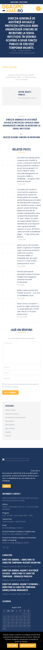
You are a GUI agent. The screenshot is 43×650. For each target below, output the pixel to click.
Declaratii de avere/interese (15, 417)
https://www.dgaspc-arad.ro (27, 98)
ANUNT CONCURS (9, 67)
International (10, 425)
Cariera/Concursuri (22, 75)
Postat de (13, 77)
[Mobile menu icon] (38, 8)
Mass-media (9, 428)
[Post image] (8, 161)
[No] (40, 641)
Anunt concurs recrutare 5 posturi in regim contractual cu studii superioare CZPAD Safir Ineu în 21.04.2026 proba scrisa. (28, 308)
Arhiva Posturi (10, 410)
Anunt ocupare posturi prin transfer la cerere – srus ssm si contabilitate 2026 (28, 293)
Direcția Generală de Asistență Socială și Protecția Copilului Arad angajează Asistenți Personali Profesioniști (28, 276)
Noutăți (31, 75)
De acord (12, 645)
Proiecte (8, 436)
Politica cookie (27, 645)
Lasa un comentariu (21, 79)
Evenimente (9, 421)
